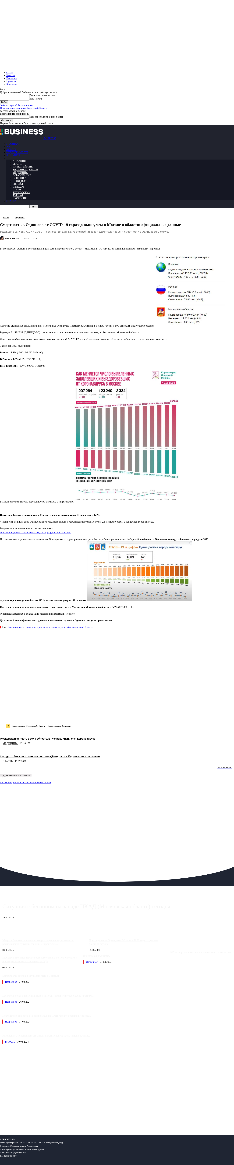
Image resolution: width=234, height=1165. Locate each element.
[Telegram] (69, 716)
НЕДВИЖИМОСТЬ (17, 152)
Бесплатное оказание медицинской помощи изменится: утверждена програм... (48, 995)
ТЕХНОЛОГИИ (21, 192)
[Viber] (47, 716)
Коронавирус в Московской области (28, 726)
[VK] (58, 716)
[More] (161, 716)
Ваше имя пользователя (42, 95)
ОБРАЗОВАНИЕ (22, 175)
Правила (11, 81)
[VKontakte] (31, 1122)
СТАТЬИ (11, 201)
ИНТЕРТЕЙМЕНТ (23, 166)
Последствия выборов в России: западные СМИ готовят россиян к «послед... (47, 1015)
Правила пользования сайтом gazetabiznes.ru (24, 108)
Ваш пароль (35, 98)
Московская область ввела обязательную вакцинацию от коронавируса (47, 738)
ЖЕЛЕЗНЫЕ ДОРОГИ (25, 169)
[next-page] (48, 770)
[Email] (126, 716)
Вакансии (11, 78)
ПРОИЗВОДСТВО (23, 181)
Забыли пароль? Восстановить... (17, 105)
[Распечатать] (149, 716)
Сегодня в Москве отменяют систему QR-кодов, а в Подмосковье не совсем (50, 756)
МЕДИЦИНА (20, 172)
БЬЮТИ (17, 163)
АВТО (10, 146)
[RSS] (13, 1122)
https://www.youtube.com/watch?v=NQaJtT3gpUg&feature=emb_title (35, 532)
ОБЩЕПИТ (19, 178)
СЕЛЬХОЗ (18, 186)
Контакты (11, 84)
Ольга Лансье (12, 238)
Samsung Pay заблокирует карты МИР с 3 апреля (30, 975)
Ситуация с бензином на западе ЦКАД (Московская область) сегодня (86, 906)
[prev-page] (16, 770)
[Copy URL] (138, 716)
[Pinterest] (81, 716)
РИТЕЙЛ (18, 183)
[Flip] (115, 716)
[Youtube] (49, 1122)
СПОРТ (17, 189)
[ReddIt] (92, 716)
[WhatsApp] (35, 716)
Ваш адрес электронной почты (46, 116)
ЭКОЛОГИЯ (20, 198)
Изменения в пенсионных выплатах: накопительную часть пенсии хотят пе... (46, 1035)
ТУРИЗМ (18, 195)
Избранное (92, 962)
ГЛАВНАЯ (12, 143)
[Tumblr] (103, 716)
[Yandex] (40, 1122)
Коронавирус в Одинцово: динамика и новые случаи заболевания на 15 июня (50, 627)
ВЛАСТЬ (11, 149)
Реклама (10, 75)
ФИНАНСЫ (13, 155)
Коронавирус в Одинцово (59, 726)
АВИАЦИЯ (19, 161)
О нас (9, 72)
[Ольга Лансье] (2, 238)
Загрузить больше (179, 936)
